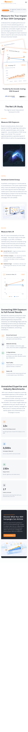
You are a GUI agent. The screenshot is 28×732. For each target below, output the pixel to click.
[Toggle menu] (26, 2)
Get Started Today (9, 535)
